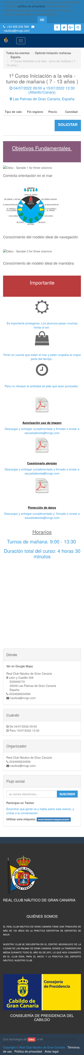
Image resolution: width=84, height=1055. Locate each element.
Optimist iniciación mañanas (53, 53)
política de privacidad (31, 6)
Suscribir (67, 794)
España (15, 57)
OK (42, 20)
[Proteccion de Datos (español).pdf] (42, 485)
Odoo (31, 1039)
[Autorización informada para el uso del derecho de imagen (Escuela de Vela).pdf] (42, 405)
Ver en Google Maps (19, 666)
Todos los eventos (18, 53)
